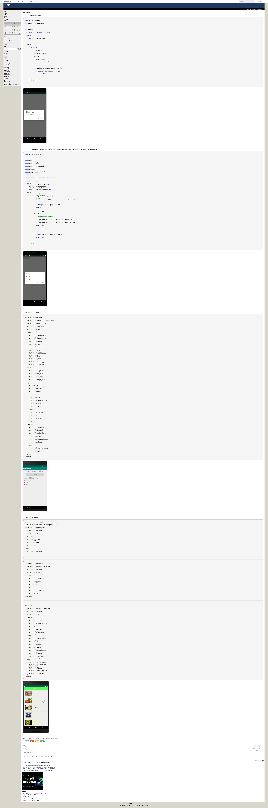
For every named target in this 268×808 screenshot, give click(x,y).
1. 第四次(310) (7, 78)
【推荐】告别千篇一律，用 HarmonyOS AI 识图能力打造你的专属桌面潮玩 (38, 769)
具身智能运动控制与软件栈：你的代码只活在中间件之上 (35, 793)
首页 (5, 14)
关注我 (32, 741)
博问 (23, 1)
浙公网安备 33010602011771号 (129, 805)
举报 (52, 756)
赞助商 (30, 1)
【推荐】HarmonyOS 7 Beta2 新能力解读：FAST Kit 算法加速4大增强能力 (38, 767)
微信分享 (42, 741)
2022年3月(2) (7, 66)
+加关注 (24, 748)
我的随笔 (6, 53)
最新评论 (6, 57)
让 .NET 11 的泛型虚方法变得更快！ (31, 794)
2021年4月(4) (7, 73)
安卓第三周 (29, 752)
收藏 (49, 756)
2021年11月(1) (7, 67)
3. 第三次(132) (7, 81)
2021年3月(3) (7, 74)
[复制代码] (24, 18)
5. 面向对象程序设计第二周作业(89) (11, 84)
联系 (5, 17)
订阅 (5, 19)
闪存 (26, 1)
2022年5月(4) (7, 63)
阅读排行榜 (6, 76)
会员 (11, 1)
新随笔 (5, 16)
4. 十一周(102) (7, 83)
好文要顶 (27, 741)
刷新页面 (257, 760)
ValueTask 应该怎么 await (28, 798)
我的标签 (6, 59)
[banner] (5, 2)
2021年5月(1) (7, 71)
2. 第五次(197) (7, 80)
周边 (15, 1)
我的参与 (6, 56)
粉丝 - (28, 746)
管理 (5, 20)
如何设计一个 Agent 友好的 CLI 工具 (31, 800)
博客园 (5, 13)
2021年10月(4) (7, 68)
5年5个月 (10, 40)
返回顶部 (262, 760)
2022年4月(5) (7, 64)
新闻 (19, 1)
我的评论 (6, 54)
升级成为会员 (256, 750)
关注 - (31, 746)
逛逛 (44, 762)
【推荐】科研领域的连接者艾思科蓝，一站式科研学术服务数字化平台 (37, 770)
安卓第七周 (29, 754)
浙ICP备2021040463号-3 (142, 805)
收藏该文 (37, 741)
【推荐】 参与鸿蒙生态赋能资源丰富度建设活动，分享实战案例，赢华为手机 (38, 765)
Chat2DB (36, 1)
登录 (40, 762)
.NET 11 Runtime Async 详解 (29, 796)
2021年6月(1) (7, 70)
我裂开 (7, 5)
